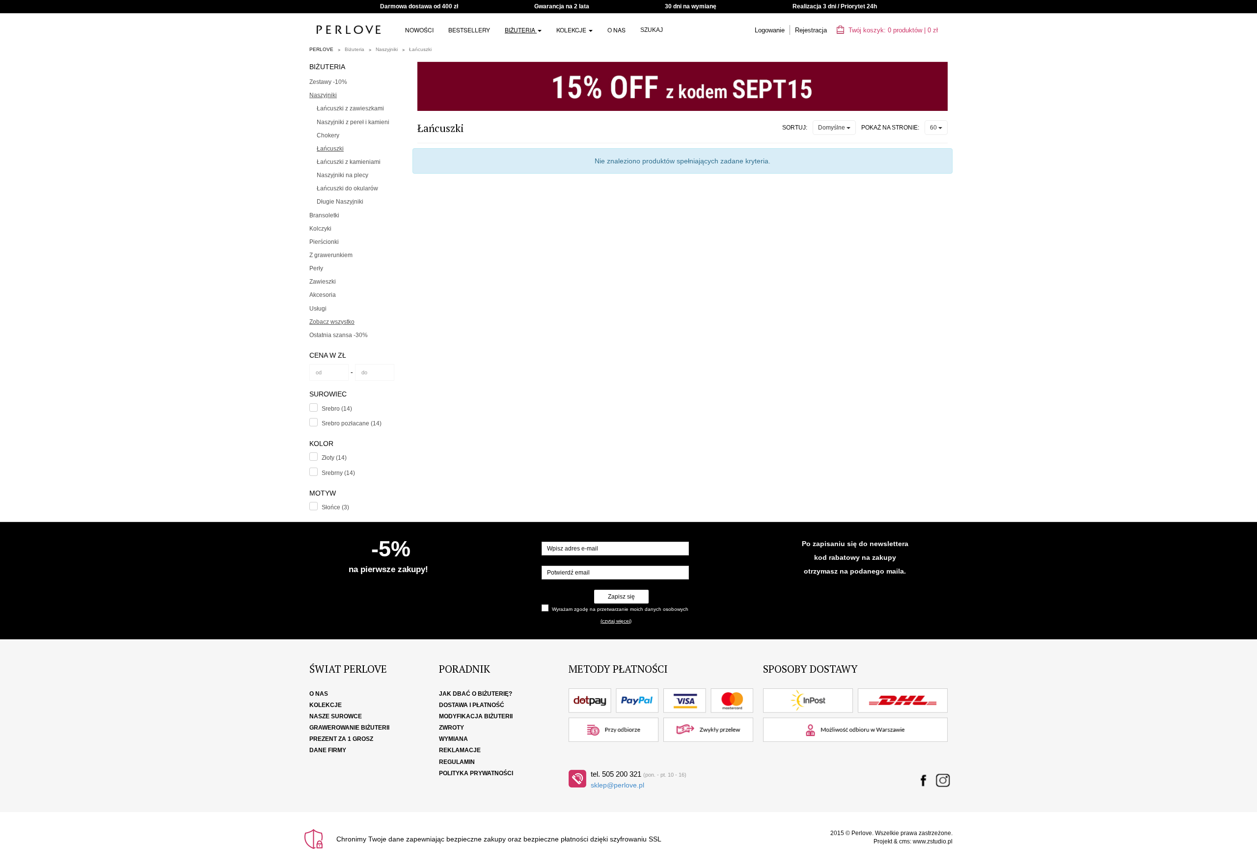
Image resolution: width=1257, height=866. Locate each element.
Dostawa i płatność (471, 705)
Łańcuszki (420, 49)
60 (934, 127)
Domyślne (832, 127)
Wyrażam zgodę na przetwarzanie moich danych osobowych (620, 609)
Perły (316, 268)
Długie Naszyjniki (340, 201)
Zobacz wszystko (332, 321)
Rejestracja (811, 30)
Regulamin (457, 762)
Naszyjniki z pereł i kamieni (353, 122)
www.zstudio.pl (933, 841)
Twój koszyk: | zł (892, 30)
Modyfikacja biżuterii (476, 716)
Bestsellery (469, 30)
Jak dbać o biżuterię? (475, 693)
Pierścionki (324, 241)
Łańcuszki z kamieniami (349, 161)
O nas (616, 30)
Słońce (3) (335, 507)
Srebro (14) (337, 408)
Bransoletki (324, 215)
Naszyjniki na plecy (342, 175)
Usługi (318, 308)
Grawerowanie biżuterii (349, 727)
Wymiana (453, 738)
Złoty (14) (334, 457)
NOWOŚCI (419, 30)
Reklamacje (460, 750)
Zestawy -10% (328, 82)
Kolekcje (572, 30)
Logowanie (770, 30)
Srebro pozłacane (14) (352, 423)
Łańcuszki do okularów (347, 188)
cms (904, 841)
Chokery (328, 135)
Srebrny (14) (338, 473)
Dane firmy (327, 750)
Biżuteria (521, 30)
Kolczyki (320, 228)
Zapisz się (621, 596)
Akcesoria (322, 294)
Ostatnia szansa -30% (338, 335)
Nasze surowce (335, 716)
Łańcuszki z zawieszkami (350, 108)
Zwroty (451, 727)
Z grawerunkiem (331, 255)
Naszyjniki (387, 49)
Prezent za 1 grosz (341, 738)
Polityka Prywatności (476, 773)
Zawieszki (322, 281)
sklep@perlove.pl (617, 785)
